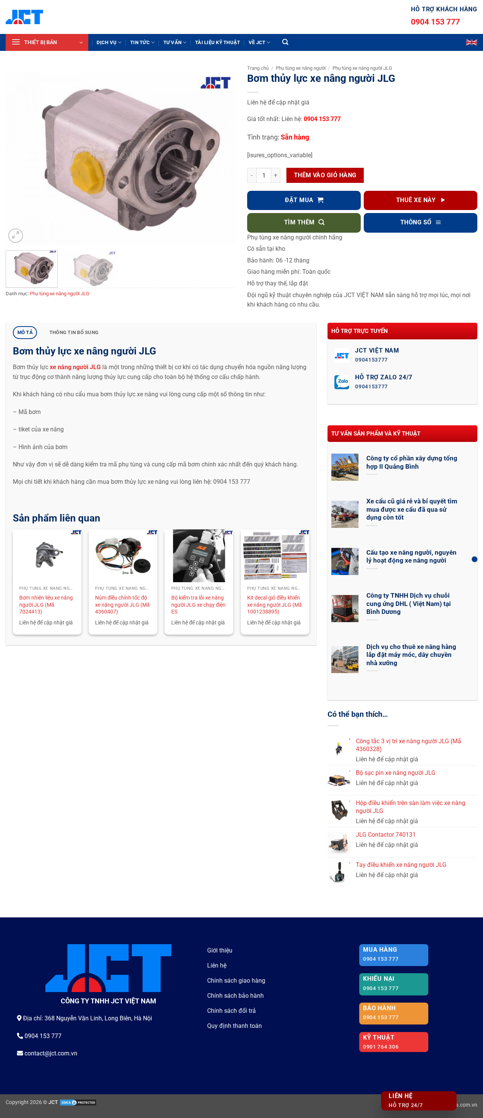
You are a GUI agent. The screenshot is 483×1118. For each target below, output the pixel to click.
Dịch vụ (107, 42)
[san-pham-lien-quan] (474, 559)
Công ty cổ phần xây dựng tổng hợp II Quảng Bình (411, 462)
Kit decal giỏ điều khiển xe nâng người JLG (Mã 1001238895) (274, 605)
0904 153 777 (435, 21)
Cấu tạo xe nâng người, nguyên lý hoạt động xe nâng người (411, 556)
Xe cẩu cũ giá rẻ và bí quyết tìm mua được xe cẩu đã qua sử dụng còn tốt (411, 509)
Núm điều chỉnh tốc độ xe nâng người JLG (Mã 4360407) (122, 605)
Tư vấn (172, 42)
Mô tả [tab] (25, 332)
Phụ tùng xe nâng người (301, 68)
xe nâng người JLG (75, 367)
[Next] (222, 158)
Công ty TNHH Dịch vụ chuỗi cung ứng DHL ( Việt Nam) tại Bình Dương (408, 603)
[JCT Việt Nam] (24, 17)
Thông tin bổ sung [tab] (73, 332)
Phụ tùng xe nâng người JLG (59, 293)
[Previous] (19, 158)
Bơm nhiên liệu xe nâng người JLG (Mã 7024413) (46, 605)
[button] (47, 42)
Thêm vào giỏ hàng (325, 175)
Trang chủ (258, 68)
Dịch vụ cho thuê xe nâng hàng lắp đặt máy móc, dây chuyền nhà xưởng (411, 655)
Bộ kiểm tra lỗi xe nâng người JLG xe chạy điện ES (198, 605)
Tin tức (140, 42)
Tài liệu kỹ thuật (217, 42)
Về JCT (257, 42)
